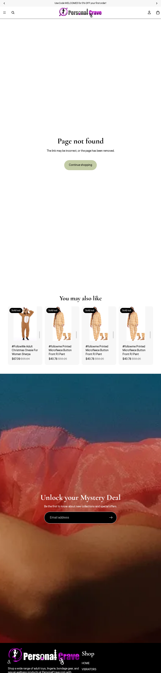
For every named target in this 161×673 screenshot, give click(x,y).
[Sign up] (111, 517)
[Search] (13, 12)
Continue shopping (80, 165)
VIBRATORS (89, 669)
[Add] (39, 334)
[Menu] (4, 12)
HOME (86, 663)
